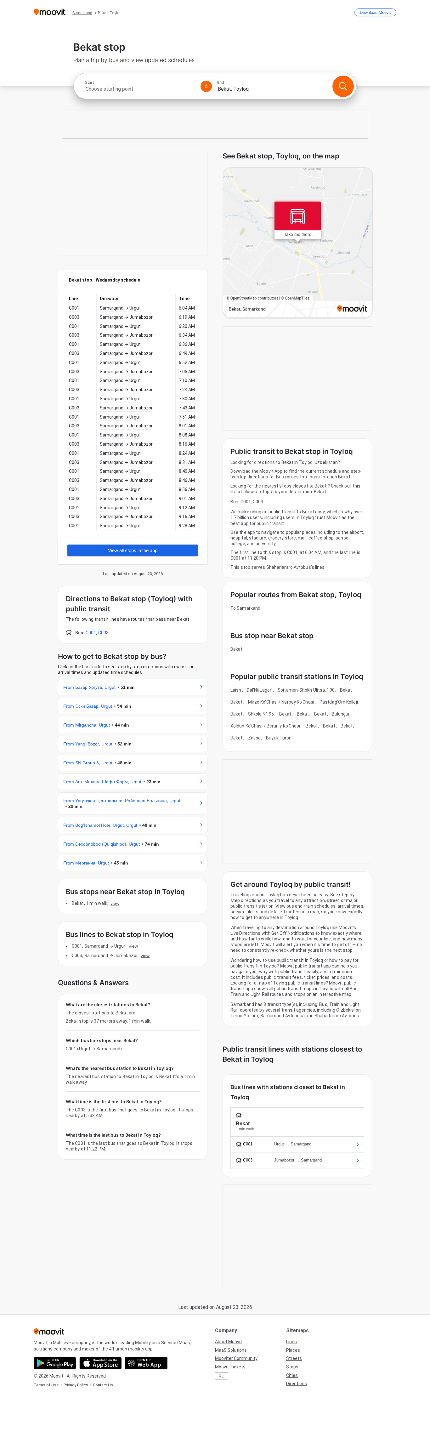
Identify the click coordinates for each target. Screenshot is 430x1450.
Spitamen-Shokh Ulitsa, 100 (306, 690)
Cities (292, 1375)
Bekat (236, 649)
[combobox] (140, 89)
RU (221, 1376)
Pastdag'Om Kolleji (339, 702)
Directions (296, 1383)
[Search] (343, 86)
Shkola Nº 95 (261, 713)
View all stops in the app (132, 550)
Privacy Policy (76, 1385)
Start (89, 82)
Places (293, 1350)
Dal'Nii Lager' (259, 690)
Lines (291, 1341)
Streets (294, 1358)
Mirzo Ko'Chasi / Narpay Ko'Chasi (281, 702)
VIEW (114, 903)
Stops (292, 1366)
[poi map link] (298, 243)
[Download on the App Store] (100, 1363)
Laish (235, 690)
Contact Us (103, 1385)
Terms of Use (46, 1385)
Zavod (254, 737)
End (220, 82)
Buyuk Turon (278, 737)
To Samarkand (245, 608)
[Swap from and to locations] (206, 86)
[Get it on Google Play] (55, 1363)
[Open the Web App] (146, 1363)
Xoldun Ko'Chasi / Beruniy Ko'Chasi (265, 725)
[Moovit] (49, 12)
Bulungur (341, 713)
